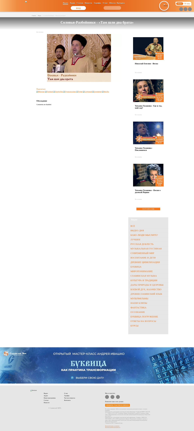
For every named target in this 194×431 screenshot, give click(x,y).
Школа (112, 3)
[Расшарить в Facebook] (49, 91)
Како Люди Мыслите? (144, 235)
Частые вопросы (69, 398)
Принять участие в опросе (117, 405)
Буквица (135, 267)
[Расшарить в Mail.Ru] (105, 91)
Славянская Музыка (143, 276)
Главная (34, 15)
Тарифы (97, 3)
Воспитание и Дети (143, 257)
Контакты (67, 400)
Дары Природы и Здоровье (147, 285)
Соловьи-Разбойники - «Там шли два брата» (54, 15)
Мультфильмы (139, 298)
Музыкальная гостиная (146, 248)
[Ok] (190, 9)
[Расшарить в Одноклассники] (69, 91)
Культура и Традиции (143, 280)
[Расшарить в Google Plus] (58, 91)
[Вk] (185, 9)
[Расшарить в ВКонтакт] (40, 91)
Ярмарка (121, 3)
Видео (65, 3)
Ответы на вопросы (143, 321)
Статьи (80, 3)
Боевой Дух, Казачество (145, 289)
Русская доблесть (141, 244)
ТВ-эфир (187, 3)
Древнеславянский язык (146, 294)
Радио (180, 3)
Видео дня (137, 230)
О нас (105, 3)
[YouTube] (181, 9)
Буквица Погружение (144, 316)
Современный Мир (142, 253)
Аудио (72, 3)
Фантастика (138, 307)
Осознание (137, 312)
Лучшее (135, 239)
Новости (88, 3)
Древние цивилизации (145, 262)
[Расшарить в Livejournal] (87, 91)
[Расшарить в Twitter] (79, 91)
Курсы (134, 325)
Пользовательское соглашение (112, 425)
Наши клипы (138, 303)
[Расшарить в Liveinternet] (97, 91)
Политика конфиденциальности (112, 427)
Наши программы (50, 398)
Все (132, 226)
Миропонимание (141, 271)
